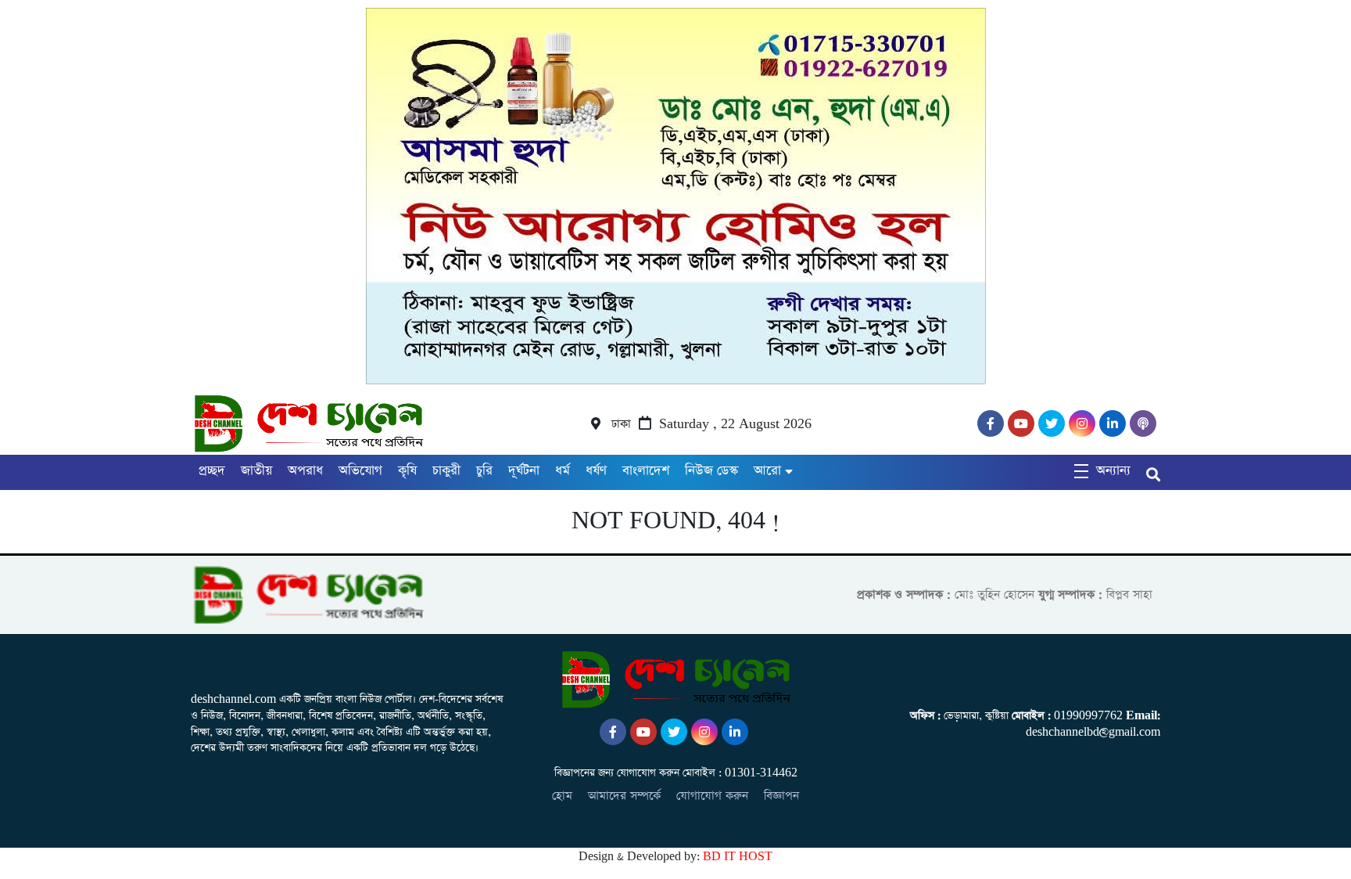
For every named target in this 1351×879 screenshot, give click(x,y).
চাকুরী (446, 471)
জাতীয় (256, 471)
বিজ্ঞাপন (781, 795)
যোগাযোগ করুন (712, 795)
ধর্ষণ (596, 471)
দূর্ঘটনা (523, 471)
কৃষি (407, 471)
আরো (767, 471)
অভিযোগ (360, 471)
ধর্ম (562, 471)
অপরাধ (305, 471)
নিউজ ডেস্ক (711, 471)
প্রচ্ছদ (212, 471)
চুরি (484, 471)
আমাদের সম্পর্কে (624, 795)
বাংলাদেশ (645, 471)
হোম (562, 795)
